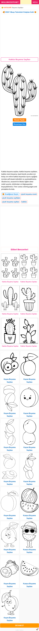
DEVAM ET (19, 625)
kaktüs (24, 202)
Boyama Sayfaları (17, 7)
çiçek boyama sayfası (10, 202)
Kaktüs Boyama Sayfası (10, 282)
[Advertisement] (19, 35)
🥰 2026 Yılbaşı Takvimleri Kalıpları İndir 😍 (19, 12)
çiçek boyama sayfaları (11, 198)
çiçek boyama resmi (29, 194)
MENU (35, 2)
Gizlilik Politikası (19, 630)
